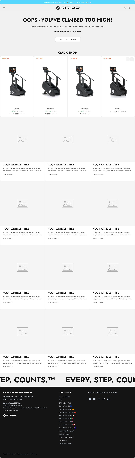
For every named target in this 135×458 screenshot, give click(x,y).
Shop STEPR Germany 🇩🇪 (67, 412)
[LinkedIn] (108, 399)
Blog (60, 400)
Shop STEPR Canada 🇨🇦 (67, 425)
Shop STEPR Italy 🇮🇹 (66, 419)
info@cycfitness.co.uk (15, 399)
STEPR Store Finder (65, 403)
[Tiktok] (103, 399)
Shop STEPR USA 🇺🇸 (66, 422)
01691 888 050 (28, 397)
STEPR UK (10, 454)
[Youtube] (94, 399)
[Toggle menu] (5, 8)
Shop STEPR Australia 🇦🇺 (67, 428)
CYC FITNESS (112, 393)
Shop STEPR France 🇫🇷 (67, 415)
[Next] (132, 59)
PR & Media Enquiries (66, 437)
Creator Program (64, 434)
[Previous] (128, 59)
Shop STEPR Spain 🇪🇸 (66, 409)
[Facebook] (89, 399)
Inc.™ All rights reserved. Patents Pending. (25, 454)
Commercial (63, 440)
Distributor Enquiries (65, 443)
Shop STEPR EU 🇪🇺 (65, 406)
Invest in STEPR (64, 397)
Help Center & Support (66, 431)
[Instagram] (99, 399)
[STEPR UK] (67, 8)
